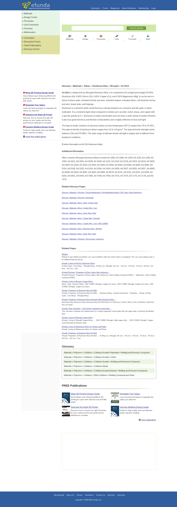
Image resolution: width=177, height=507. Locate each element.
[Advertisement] (40, 235)
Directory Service (32, 49)
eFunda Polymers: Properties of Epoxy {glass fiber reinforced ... (86, 272)
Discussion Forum (32, 42)
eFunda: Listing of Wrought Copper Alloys (77, 318)
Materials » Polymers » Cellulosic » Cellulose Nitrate (86, 366)
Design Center (30, 17)
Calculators (95, 8)
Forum (105, 8)
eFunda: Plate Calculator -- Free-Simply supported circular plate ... (87, 309)
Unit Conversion (31, 25)
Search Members (129, 8)
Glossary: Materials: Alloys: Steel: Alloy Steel (79, 213)
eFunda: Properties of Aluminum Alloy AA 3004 (79, 290)
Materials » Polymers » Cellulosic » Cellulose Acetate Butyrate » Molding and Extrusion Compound (105, 371)
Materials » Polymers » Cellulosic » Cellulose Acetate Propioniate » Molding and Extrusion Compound (107, 352)
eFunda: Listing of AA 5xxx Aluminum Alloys (78, 263)
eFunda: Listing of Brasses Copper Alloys (77, 281)
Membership (144, 8)
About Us (70, 495)
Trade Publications (32, 45)
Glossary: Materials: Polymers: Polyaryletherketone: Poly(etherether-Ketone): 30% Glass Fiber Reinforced (101, 193)
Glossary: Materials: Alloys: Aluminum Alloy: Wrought (82, 229)
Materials (28, 13)
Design (85, 39)
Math (148, 39)
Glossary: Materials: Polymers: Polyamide (78, 198)
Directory (111, 495)
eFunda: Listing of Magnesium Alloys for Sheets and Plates (84, 327)
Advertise (121, 495)
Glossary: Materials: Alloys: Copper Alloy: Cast (79, 208)
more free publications (36, 137)
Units (117, 39)
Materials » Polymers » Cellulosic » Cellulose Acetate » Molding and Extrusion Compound (102, 361)
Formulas (28, 28)
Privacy (80, 495)
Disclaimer (89, 495)
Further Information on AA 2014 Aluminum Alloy (82, 144)
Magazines (115, 8)
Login (153, 8)
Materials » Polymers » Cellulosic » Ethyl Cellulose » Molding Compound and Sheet (99, 375)
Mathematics (30, 32)
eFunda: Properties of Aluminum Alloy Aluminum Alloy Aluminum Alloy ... (89, 300)
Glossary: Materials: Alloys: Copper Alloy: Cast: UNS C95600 (85, 224)
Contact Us (100, 495)
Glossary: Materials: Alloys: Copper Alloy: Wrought (81, 218)
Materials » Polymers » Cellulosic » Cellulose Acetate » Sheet (90, 357)
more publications (148, 420)
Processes (29, 21)
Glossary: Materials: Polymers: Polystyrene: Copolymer (83, 239)
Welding (65, 254)
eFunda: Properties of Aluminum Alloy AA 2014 (79, 333)
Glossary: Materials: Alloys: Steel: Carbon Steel (80, 203)
